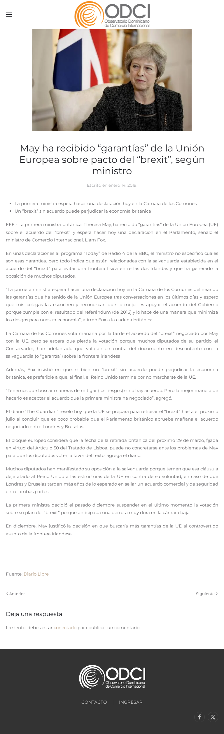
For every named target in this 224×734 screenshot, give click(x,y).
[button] (9, 14)
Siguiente (205, 593)
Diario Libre (36, 574)
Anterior (17, 593)
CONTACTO (94, 702)
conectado (65, 627)
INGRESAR (131, 702)
